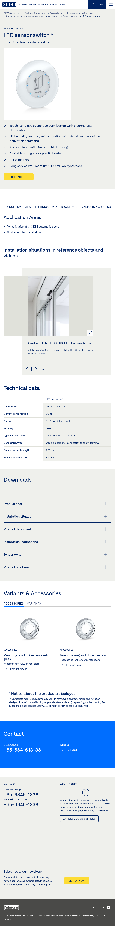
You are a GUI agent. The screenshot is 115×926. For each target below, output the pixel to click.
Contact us (18, 177)
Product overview (17, 206)
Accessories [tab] (14, 603)
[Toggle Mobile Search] (92, 4)
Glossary (101, 916)
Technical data (46, 206)
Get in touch (69, 783)
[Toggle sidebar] (101, 4)
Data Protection (72, 916)
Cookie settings (88, 916)
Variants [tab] (34, 603)
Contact (9, 783)
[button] (26, 369)
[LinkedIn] (103, 907)
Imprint (7, 919)
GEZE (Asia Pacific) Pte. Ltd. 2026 (19, 916)
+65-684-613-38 (22, 749)
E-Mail (85, 705)
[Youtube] (108, 907)
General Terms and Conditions (49, 916)
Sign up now (77, 880)
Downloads (69, 206)
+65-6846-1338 (21, 794)
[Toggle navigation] (110, 4)
